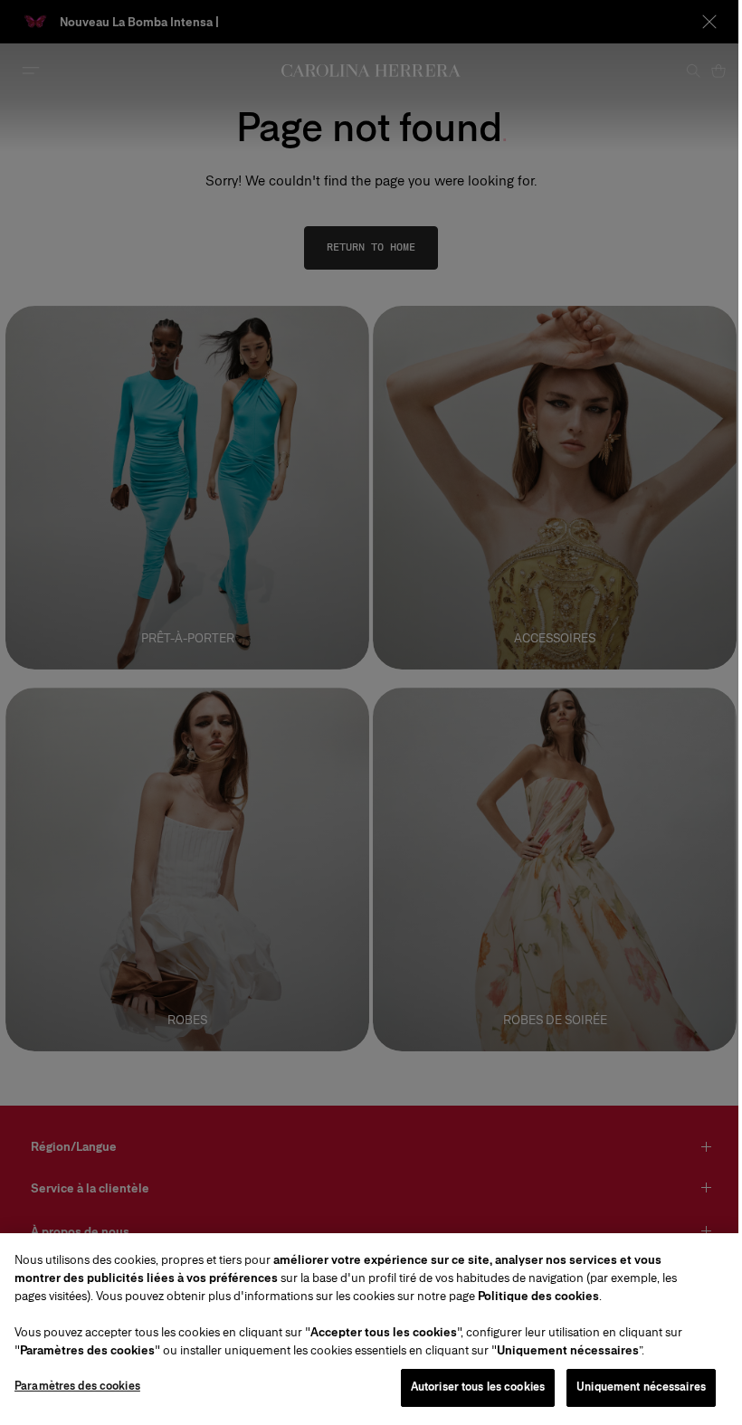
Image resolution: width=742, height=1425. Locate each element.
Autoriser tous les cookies (478, 1387)
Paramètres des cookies (77, 1386)
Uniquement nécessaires (641, 1387)
